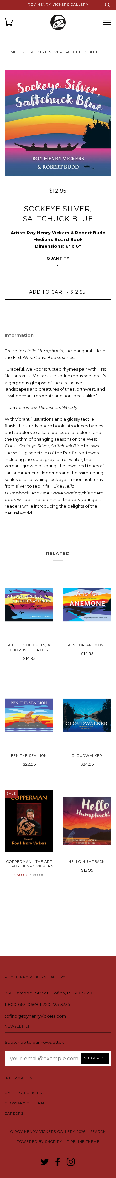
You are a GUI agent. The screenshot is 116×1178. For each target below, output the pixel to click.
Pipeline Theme (83, 1142)
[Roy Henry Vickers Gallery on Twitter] (45, 1164)
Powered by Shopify (39, 1142)
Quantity (58, 258)
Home (11, 52)
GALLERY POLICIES (23, 1093)
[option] (58, 123)
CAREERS (14, 1114)
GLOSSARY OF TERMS (26, 1103)
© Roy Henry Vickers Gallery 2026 (48, 1132)
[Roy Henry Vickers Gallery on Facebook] (57, 1164)
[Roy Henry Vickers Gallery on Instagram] (71, 1164)
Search (98, 1132)
